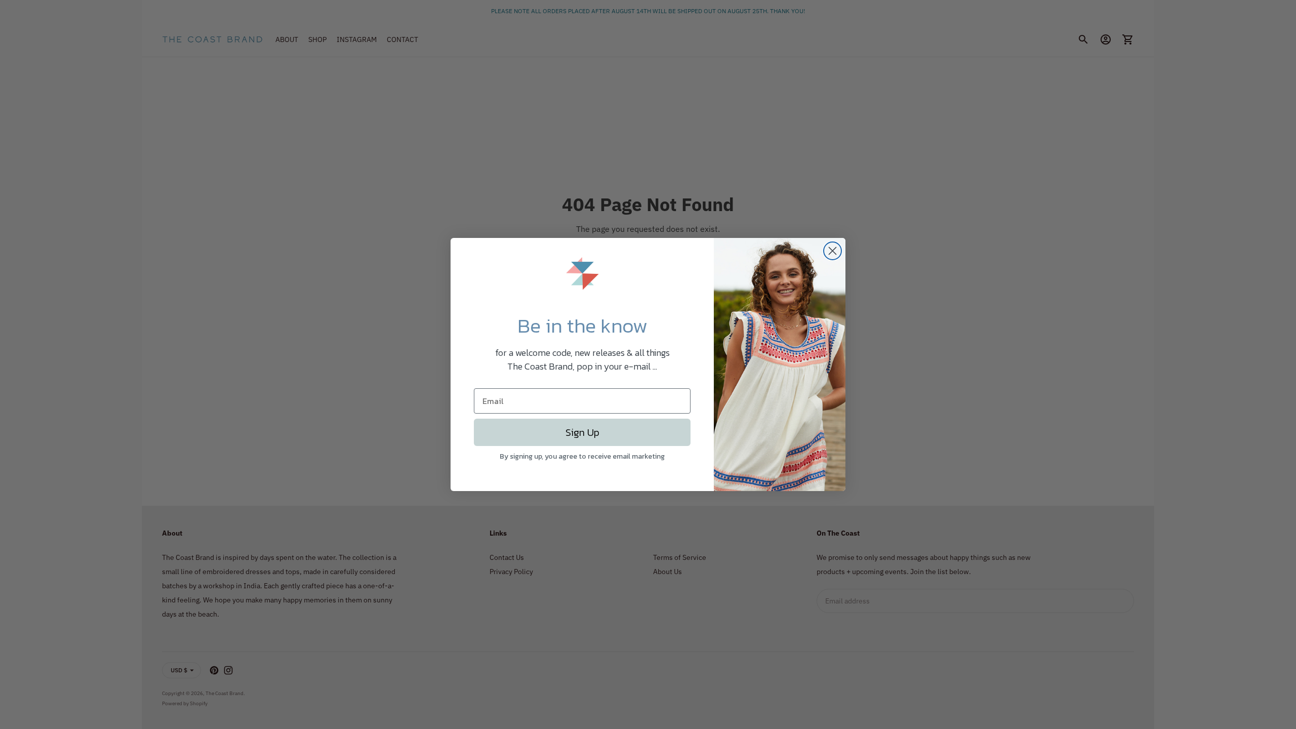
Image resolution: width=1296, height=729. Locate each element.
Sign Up (582, 432)
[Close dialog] (832, 251)
